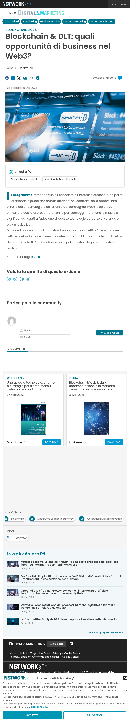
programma (23, 195)
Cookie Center (70, 656)
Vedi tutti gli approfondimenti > (106, 632)
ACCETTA (32, 715)
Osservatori (25, 68)
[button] (9, 13)
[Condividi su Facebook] (6, 78)
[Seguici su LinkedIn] (71, 644)
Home (9, 68)
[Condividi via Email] (25, 78)
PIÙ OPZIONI (95, 715)
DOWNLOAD (51, 442)
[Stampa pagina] (37, 78)
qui (33, 257)
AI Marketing (29, 21)
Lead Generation (50, 21)
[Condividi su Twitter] (19, 78)
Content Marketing (74, 21)
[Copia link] (31, 78)
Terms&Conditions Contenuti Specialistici (34, 656)
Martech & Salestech (101, 21)
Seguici (54, 644)
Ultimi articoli (11, 21)
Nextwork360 (17, 672)
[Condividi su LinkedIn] (13, 78)
